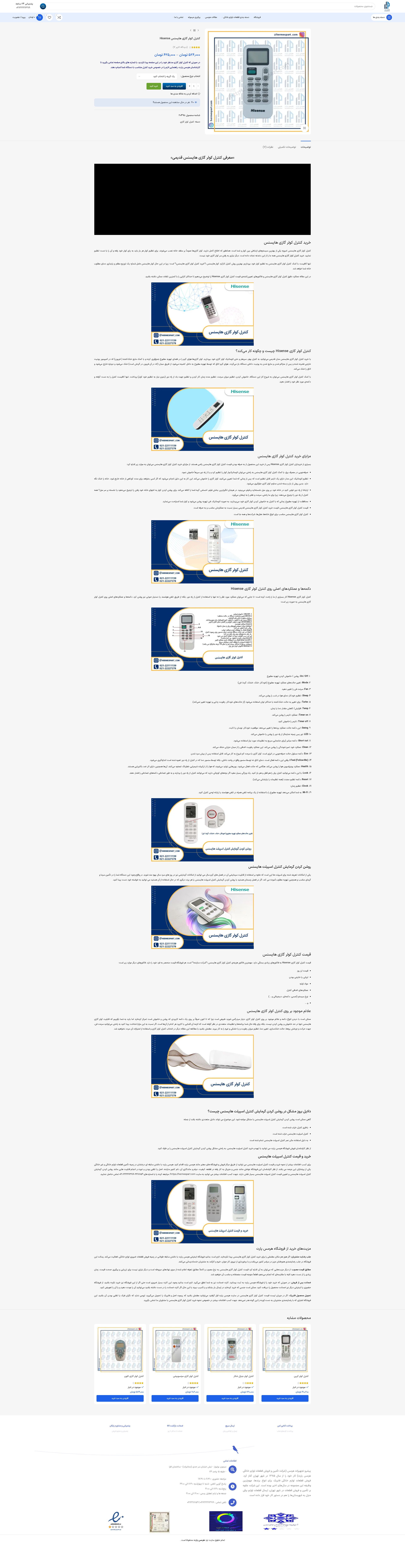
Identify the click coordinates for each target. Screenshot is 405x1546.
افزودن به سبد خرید (174, 86)
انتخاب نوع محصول (190, 76)
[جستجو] (43, 6)
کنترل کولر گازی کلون (134, 1376)
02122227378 (23, 7)
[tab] (306, 145)
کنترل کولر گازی (187, 122)
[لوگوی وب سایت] (387, 6)
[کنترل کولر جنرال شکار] (230, 1349)
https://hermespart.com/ (182, 1174)
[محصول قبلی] (198, 30)
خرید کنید (154, 86)
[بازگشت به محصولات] (194, 30)
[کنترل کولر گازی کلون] (120, 1349)
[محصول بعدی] (191, 30)
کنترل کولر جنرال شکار (244, 1376)
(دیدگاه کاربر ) (180, 47)
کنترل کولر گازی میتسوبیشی (186, 1376)
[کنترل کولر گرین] (285, 1349)
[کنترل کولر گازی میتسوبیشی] (175, 1349)
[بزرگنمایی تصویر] (304, 128)
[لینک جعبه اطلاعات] (285, 1429)
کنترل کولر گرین (301, 1376)
